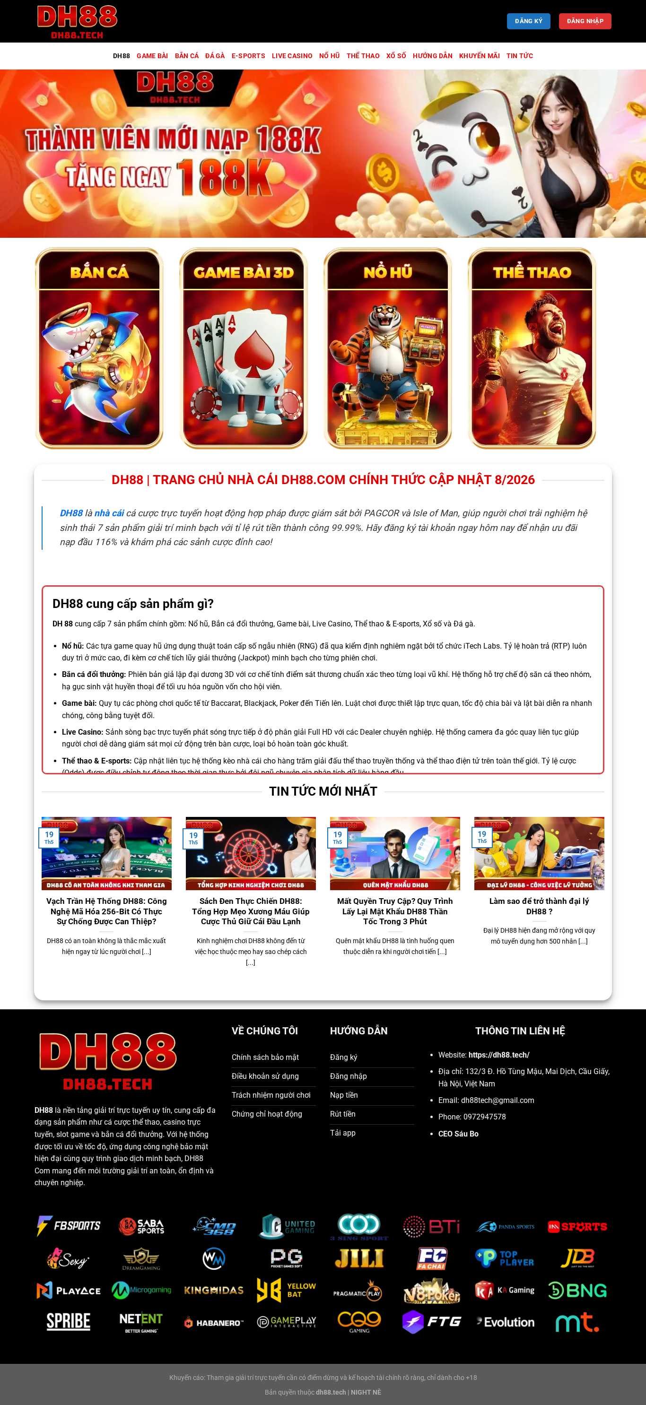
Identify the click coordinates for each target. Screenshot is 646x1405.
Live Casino (292, 56)
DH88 (121, 56)
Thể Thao (363, 56)
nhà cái (108, 513)
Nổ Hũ (329, 56)
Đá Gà (215, 56)
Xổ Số (396, 56)
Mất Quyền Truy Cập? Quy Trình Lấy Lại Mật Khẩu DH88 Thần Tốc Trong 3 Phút (395, 911)
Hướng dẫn (433, 56)
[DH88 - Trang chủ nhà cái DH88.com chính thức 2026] (82, 21)
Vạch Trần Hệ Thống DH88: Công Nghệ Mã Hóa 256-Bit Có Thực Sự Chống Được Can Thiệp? (106, 911)
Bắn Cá (187, 56)
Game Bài (152, 56)
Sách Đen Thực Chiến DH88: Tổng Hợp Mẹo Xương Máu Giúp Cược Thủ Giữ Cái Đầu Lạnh (251, 911)
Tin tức (519, 56)
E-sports (248, 56)
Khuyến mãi (479, 56)
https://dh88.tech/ (499, 1054)
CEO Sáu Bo (458, 1133)
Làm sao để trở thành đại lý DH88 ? (539, 906)
